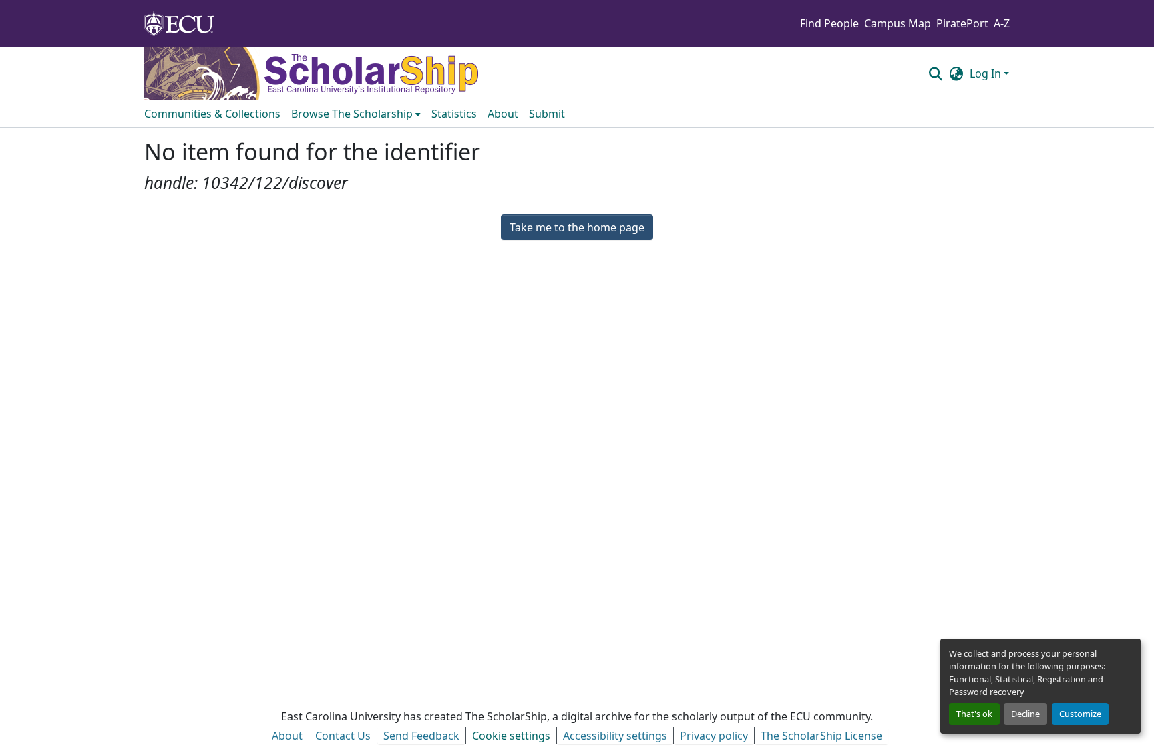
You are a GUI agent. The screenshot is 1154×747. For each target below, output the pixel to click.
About (287, 735)
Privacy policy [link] (714, 735)
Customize (1080, 714)
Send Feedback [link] (421, 735)
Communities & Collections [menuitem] (212, 113)
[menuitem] (356, 113)
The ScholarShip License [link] (821, 735)
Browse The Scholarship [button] (352, 113)
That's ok (974, 714)
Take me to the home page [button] (577, 227)
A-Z (1002, 23)
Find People (829, 23)
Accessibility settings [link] (615, 735)
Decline (1025, 714)
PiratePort (962, 23)
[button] (935, 73)
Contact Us (343, 735)
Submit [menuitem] (547, 113)
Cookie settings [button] (511, 735)
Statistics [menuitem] (454, 113)
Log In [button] (987, 73)
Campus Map (897, 23)
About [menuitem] (503, 113)
